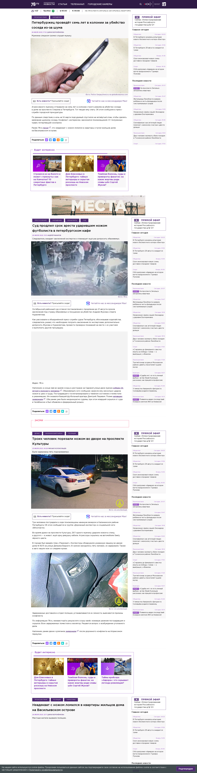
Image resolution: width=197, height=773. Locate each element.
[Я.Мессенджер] (62, 139)
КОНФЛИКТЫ (72, 220)
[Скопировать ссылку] (66, 140)
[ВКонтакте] (54, 139)
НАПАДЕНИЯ (57, 17)
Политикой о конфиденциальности (45, 770)
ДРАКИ (37, 433)
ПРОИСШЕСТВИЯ (40, 17)
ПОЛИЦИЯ (72, 433)
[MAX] (46, 139)
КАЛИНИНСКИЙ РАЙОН (53, 433)
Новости (49, 4)
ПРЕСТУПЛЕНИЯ (41, 220)
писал (45, 128)
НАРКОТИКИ (71, 699)
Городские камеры (100, 4)
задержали (71, 631)
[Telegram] (50, 139)
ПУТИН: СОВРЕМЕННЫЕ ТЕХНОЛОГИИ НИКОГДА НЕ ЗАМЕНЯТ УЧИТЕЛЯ (116, 11)
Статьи (62, 4)
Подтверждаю (186, 769)
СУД (84, 220)
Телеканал (77, 4)
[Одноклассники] (58, 139)
